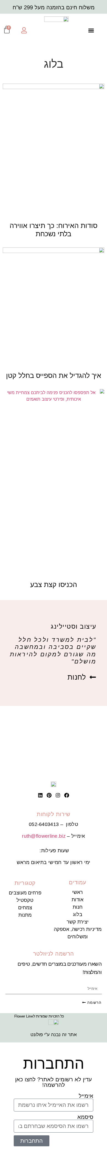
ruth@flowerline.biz (44, 836)
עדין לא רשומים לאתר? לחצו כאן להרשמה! (53, 1082)
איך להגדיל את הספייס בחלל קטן (53, 375)
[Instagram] (57, 795)
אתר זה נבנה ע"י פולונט (53, 1034)
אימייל (86, 1096)
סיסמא (85, 1117)
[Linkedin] (40, 795)
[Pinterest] (49, 795)
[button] (90, 30)
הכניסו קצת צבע (53, 584)
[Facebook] (66, 795)
